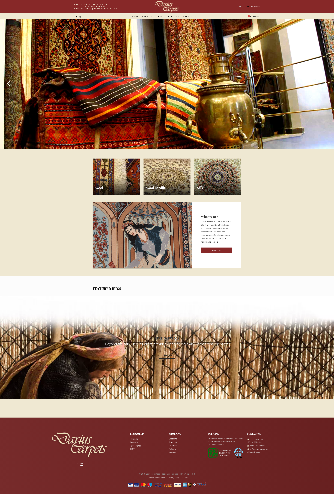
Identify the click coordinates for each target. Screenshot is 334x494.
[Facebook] (76, 17)
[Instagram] (80, 17)
